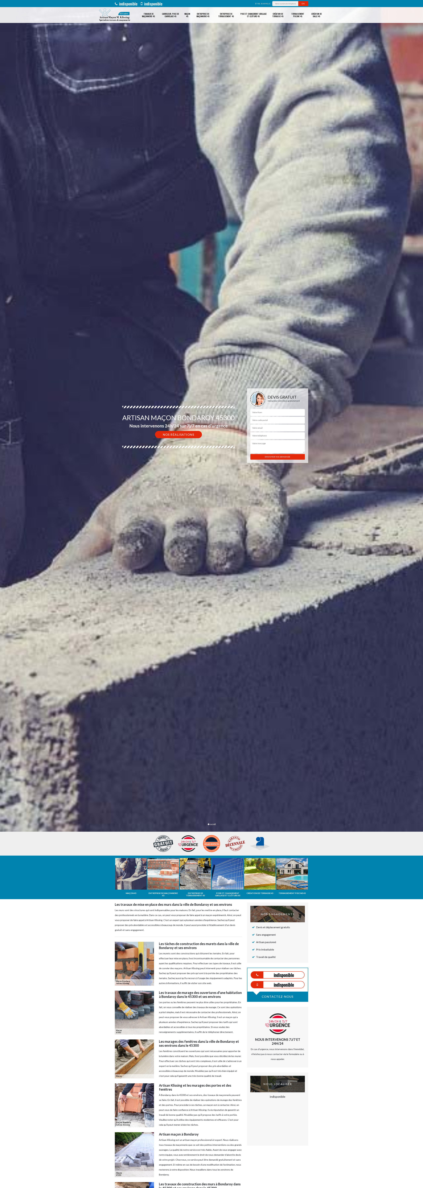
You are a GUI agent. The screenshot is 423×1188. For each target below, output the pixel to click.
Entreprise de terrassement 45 (226, 15)
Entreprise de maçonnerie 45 (203, 15)
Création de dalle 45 (316, 15)
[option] (211, 475)
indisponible (127, 4)
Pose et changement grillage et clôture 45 (253, 15)
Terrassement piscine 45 (297, 15)
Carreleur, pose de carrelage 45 (170, 15)
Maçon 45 (187, 15)
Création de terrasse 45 (278, 15)
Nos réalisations (178, 434)
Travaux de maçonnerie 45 (148, 15)
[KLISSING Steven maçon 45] (114, 15)
